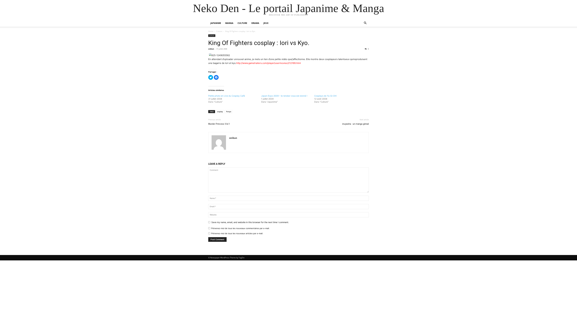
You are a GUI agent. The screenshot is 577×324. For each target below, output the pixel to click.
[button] (365, 23)
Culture (242, 23)
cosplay (220, 111)
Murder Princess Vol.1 (219, 124)
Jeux (265, 23)
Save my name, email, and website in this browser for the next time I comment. (250, 222)
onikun (211, 49)
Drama (255, 23)
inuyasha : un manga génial (355, 124)
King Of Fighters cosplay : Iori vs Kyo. (258, 42)
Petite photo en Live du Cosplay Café (226, 95)
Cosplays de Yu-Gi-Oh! (325, 95)
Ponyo (228, 111)
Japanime (215, 23)
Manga (229, 23)
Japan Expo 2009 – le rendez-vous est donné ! (284, 95)
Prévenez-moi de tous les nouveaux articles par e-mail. (237, 233)
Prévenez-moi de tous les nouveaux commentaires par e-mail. (240, 228)
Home (210, 31)
